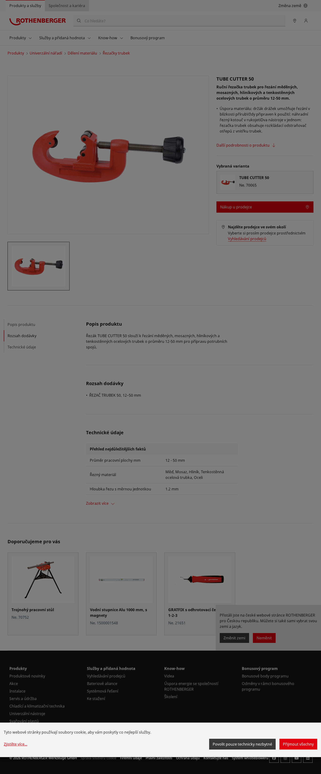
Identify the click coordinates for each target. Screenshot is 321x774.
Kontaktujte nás (216, 758)
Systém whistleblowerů (250, 758)
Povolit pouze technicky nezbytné (242, 744)
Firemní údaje (131, 758)
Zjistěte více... (15, 744)
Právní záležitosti (159, 758)
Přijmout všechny (298, 744)
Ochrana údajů (188, 758)
